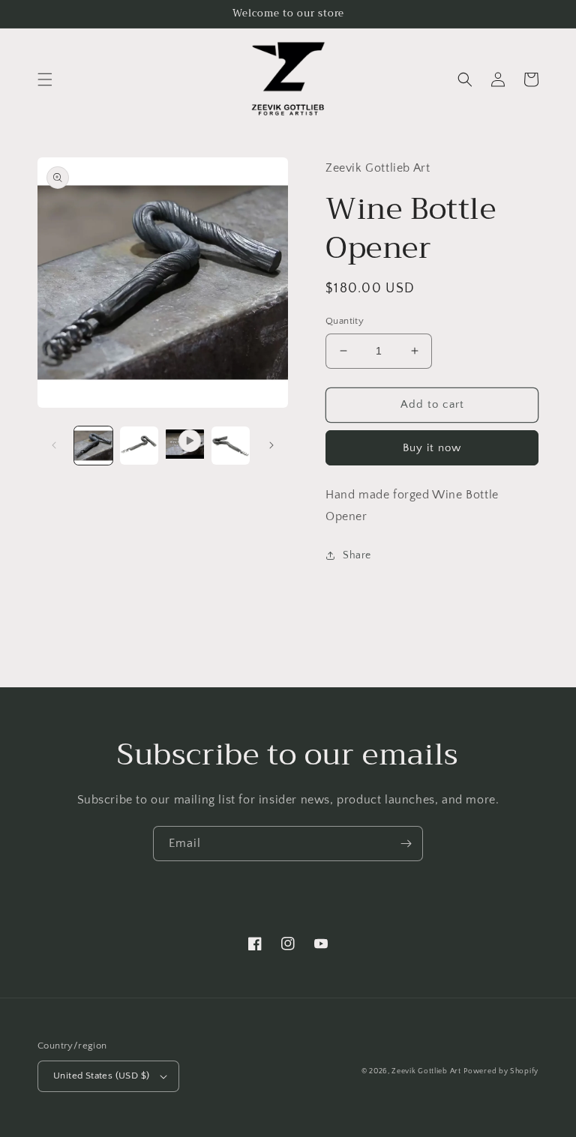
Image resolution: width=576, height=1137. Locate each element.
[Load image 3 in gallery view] (231, 445)
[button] (45, 79)
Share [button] (357, 555)
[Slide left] (54, 445)
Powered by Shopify (501, 1071)
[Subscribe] (405, 843)
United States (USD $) (101, 1075)
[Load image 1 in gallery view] (93, 445)
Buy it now (432, 447)
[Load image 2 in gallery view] (139, 445)
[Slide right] (271, 445)
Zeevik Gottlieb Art (426, 1071)
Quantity (345, 321)
